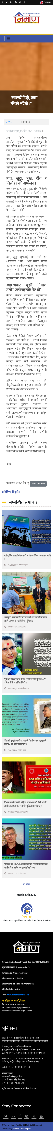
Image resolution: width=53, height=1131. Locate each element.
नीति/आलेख (25, 122)
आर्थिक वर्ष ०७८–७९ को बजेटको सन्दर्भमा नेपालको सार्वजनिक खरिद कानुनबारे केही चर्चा (25, 866)
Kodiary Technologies (22, 1128)
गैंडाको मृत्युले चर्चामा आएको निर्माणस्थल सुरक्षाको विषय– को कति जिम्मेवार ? (25, 742)
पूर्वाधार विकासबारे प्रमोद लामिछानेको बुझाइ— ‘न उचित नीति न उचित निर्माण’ (25, 681)
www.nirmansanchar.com (18, 994)
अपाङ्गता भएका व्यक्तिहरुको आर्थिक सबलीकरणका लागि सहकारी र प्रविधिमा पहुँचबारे (25, 619)
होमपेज (9, 122)
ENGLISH (47, 2)
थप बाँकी (26, 884)
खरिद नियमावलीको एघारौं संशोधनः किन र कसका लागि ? (27, 557)
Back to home (38, 484)
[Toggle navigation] (8, 38)
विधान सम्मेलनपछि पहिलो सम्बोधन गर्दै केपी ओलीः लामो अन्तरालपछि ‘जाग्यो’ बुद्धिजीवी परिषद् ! (25, 804)
